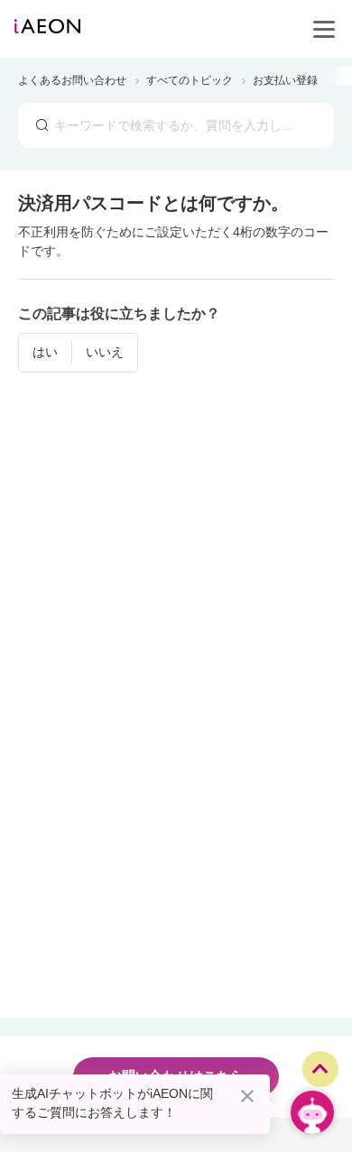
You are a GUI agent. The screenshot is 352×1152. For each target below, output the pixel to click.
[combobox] (176, 125)
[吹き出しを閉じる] (247, 1096)
